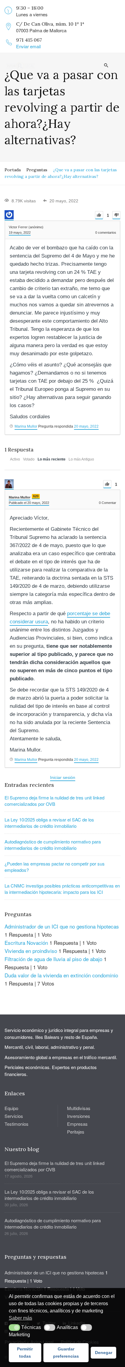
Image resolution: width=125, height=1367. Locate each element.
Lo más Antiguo (81, 459)
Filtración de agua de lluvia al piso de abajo (53, 959)
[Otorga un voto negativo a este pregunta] (116, 215)
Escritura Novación (26, 942)
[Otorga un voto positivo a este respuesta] (107, 484)
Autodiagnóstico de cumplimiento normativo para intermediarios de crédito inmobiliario (53, 844)
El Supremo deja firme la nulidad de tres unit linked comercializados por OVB (54, 800)
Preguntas (36, 169)
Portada (13, 169)
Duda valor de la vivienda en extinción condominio (61, 975)
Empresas (77, 1124)
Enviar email (28, 46)
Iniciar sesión (62, 777)
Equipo (11, 1108)
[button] (14, 1327)
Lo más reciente (52, 459)
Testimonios (17, 1124)
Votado (29, 459)
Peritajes (75, 1131)
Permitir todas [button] (25, 1352)
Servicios (14, 1116)
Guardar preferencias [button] (66, 1352)
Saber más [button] (20, 1318)
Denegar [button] (103, 1352)
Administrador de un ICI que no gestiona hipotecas (62, 926)
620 (36, 496)
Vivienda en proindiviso (31, 950)
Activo (15, 459)
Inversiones (78, 1116)
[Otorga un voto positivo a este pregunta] (99, 215)
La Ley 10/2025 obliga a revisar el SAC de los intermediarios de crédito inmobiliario (49, 822)
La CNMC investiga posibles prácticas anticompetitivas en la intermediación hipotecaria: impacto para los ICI (62, 888)
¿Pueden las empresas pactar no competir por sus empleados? (55, 866)
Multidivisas (78, 1108)
